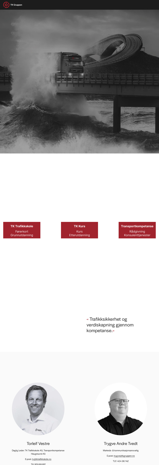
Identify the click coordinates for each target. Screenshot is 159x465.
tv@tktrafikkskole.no (41, 459)
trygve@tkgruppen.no (124, 455)
